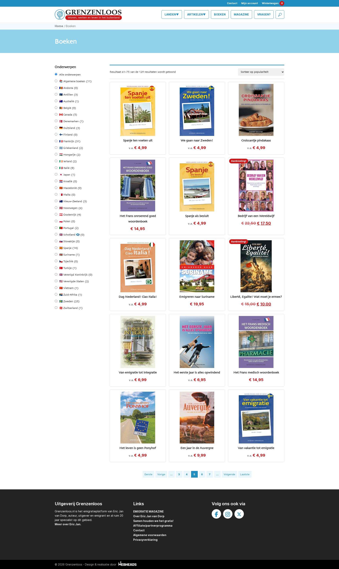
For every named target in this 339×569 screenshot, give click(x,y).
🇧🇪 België (67, 108)
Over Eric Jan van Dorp (148, 516)
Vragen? (264, 14)
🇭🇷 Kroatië (68, 181)
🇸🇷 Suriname (69, 254)
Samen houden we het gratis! (153, 521)
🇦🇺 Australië (69, 101)
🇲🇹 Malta (67, 194)
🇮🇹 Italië (66, 168)
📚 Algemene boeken (75, 81)
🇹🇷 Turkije (68, 268)
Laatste (245, 474)
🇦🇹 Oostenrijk (70, 214)
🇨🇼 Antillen (68, 94)
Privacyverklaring (145, 539)
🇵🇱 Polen (67, 221)
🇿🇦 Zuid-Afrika (70, 294)
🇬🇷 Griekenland (71, 148)
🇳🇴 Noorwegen (70, 208)
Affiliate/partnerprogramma (152, 525)
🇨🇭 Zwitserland (71, 308)
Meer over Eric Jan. (68, 524)
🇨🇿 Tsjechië (68, 261)
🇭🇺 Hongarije (69, 154)
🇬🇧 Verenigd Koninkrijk (75, 274)
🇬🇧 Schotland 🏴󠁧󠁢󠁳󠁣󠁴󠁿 (71, 234)
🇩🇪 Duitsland (69, 128)
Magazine (241, 14)
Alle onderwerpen (70, 74)
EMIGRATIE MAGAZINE (148, 511)
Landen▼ (172, 14)
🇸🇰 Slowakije (69, 241)
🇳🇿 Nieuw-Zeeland (73, 201)
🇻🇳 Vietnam (68, 288)
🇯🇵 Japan (67, 174)
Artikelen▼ (196, 14)
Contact (232, 3)
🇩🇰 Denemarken (71, 121)
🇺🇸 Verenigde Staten (74, 281)
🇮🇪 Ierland (68, 161)
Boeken (220, 14)
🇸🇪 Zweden (69, 301)
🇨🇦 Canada (68, 114)
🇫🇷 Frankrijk (69, 141)
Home (59, 26)
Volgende (229, 474)
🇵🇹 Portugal (69, 228)
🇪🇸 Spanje (68, 248)
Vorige (161, 474)
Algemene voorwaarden (149, 535)
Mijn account (249, 3)
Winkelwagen (272, 3)
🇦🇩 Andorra (68, 88)
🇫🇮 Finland (68, 134)
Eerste (148, 474)
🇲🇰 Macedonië (70, 188)
